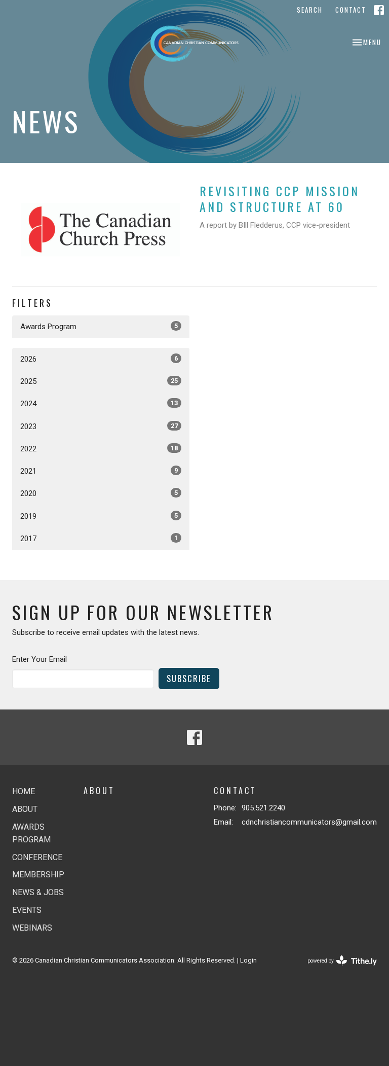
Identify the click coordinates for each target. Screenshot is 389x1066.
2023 (99, 426)
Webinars (32, 928)
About (24, 809)
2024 (99, 403)
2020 (99, 493)
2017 (99, 538)
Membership (38, 874)
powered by (336, 969)
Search (310, 10)
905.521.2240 (263, 807)
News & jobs (38, 892)
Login (248, 960)
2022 (99, 448)
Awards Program (99, 326)
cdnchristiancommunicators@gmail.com (309, 822)
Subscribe (189, 678)
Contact (350, 10)
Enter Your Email (39, 659)
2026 (99, 359)
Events (27, 910)
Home (23, 791)
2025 (99, 381)
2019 (99, 516)
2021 (99, 471)
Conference (37, 857)
